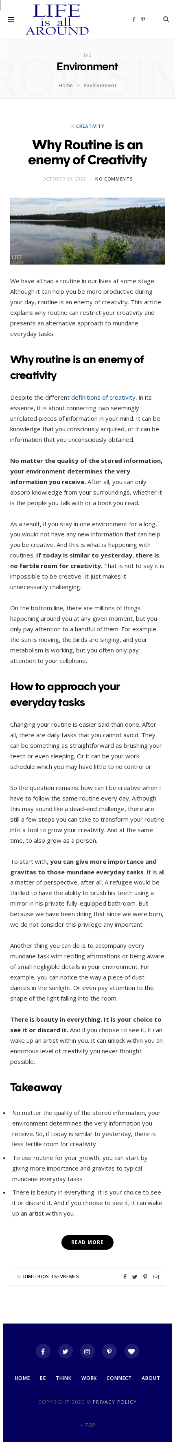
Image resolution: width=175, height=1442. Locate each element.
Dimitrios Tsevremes (51, 1276)
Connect (119, 1378)
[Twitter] (65, 1351)
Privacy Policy (115, 1402)
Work (89, 1378)
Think (64, 1378)
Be (43, 1378)
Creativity (90, 126)
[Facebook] (43, 1351)
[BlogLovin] (132, 1351)
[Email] (156, 1277)
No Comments (114, 179)
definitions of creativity (103, 397)
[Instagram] (87, 1351)
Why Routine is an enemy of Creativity (87, 152)
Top (89, 1425)
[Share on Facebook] (125, 1277)
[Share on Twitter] (135, 1277)
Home (66, 85)
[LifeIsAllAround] (57, 19)
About (151, 1378)
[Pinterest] (145, 1277)
